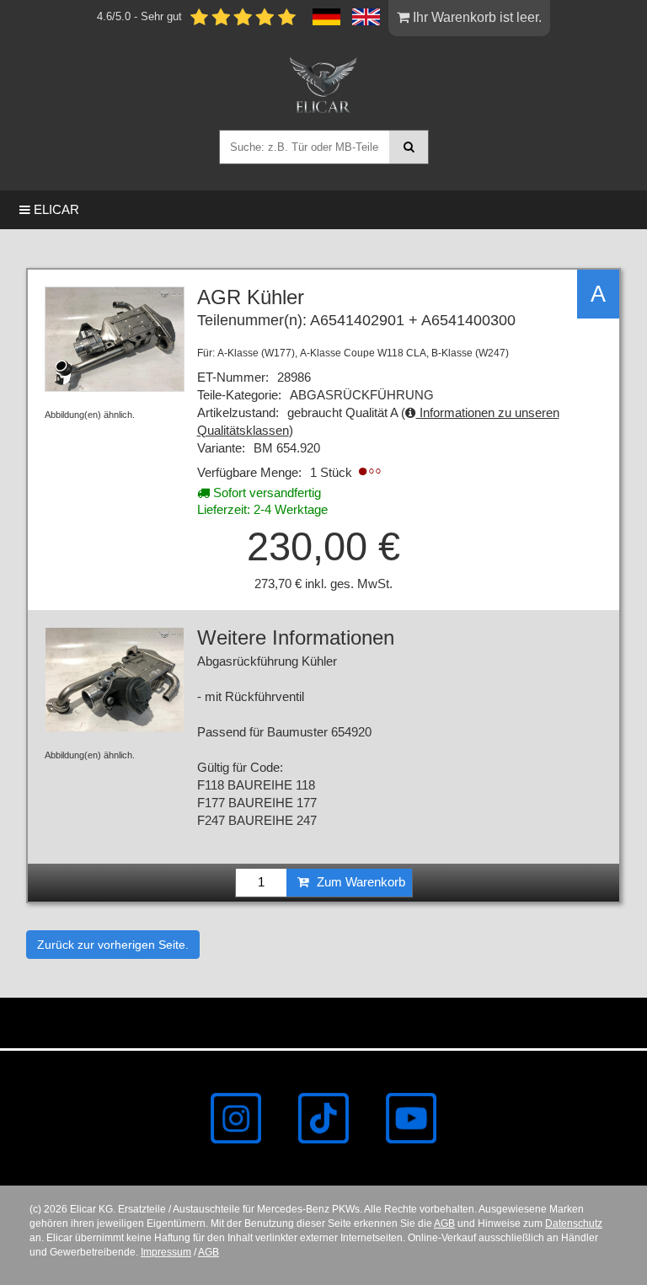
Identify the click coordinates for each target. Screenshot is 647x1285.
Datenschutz (573, 1223)
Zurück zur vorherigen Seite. (113, 944)
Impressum (166, 1252)
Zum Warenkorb (359, 882)
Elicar (54, 210)
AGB (444, 1223)
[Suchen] (409, 147)
